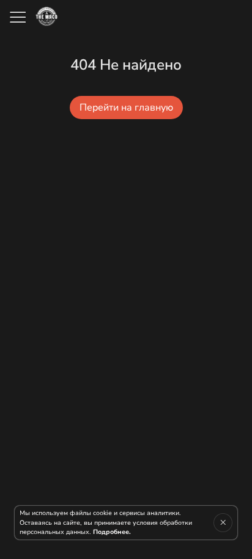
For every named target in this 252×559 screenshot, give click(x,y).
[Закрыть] (222, 522)
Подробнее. (112, 531)
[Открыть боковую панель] (17, 17)
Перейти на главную (126, 107)
